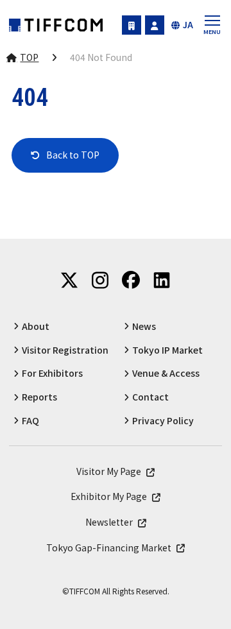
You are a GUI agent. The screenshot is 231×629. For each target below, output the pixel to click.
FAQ (30, 420)
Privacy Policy (163, 420)
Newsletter (109, 522)
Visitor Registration (65, 350)
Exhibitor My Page (131, 25)
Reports (39, 397)
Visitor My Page (154, 25)
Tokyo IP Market (167, 350)
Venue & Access (166, 373)
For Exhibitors (52, 373)
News (144, 326)
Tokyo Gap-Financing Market (108, 548)
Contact (150, 397)
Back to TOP (72, 154)
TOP (29, 57)
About (35, 326)
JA (188, 25)
